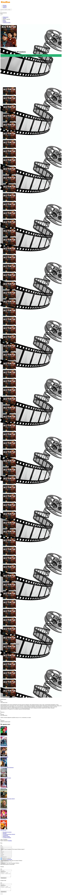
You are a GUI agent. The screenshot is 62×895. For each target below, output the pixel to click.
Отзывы (4, 21)
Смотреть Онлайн (6, 22)
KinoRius (10, 840)
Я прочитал (7, 859)
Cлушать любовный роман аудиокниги (31, 55)
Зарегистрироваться (4, 860)
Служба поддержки (7, 837)
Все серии (2, 58)
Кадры (4, 20)
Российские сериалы (7, 832)
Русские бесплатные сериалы (9, 834)
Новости (4, 7)
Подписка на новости (6, 858)
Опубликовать (3, 877)
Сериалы (5, 6)
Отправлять (3, 863)
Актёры (4, 18)
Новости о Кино (6, 836)
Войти (2, 849)
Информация (5, 17)
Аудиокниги (5, 835)
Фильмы (4, 5)
